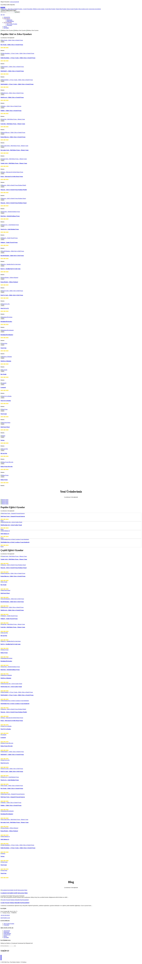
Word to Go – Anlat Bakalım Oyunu (10, 229)
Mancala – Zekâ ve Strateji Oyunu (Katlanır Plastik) (14, 189)
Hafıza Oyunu (4, 479)
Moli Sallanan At (5, 533)
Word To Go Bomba (6, 400)
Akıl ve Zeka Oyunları (12, 24)
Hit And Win (4, 453)
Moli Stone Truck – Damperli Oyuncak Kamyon (13, 516)
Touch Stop (3, 348)
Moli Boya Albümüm (6, 361)
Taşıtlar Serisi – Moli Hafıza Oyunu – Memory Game (14, 163)
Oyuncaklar (9, 25)
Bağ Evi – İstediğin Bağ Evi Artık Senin (10, 268)
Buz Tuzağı (3, 374)
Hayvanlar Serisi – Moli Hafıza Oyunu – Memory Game (14, 150)
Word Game (4, 413)
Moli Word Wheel (5, 427)
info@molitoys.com (5, 917)
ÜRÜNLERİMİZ (8, 22)
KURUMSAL (7, 18)
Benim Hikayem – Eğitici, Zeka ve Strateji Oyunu (13, 137)
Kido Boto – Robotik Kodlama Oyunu (10, 216)
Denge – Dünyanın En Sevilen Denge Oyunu (12, 176)
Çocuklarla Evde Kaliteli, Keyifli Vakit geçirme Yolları (14, 893)
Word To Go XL (5, 308)
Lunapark (3, 387)
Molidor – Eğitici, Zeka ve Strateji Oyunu (11, 110)
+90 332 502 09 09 (14, 1)
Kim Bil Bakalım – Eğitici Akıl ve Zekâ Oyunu (12, 255)
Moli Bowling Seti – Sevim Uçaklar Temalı (11, 525)
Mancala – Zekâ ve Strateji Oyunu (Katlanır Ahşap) (14, 203)
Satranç (3, 440)
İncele (2, 41)
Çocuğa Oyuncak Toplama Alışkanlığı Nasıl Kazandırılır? (15, 902)
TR (1, 14)
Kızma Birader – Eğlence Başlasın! (9, 282)
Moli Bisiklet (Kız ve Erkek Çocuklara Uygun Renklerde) (15, 542)
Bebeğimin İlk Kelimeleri (7, 334)
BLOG (5, 26)
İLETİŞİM (6, 28)
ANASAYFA (7, 17)
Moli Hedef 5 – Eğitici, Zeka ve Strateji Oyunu (12, 71)
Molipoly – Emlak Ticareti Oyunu (9, 242)
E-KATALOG (7, 934)
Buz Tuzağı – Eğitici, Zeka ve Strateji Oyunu (12, 44)
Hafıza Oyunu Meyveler (7, 466)
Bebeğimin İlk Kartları (6, 321)
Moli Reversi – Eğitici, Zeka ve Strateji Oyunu (12, 97)
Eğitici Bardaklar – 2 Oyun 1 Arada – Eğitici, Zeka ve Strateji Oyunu (18, 57)
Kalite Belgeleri (10, 21)
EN (4, 14)
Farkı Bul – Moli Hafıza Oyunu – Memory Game (13, 123)
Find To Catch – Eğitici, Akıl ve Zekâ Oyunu (12, 295)
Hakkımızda (9, 20)
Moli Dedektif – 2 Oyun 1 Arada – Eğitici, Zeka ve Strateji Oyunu (17, 84)
